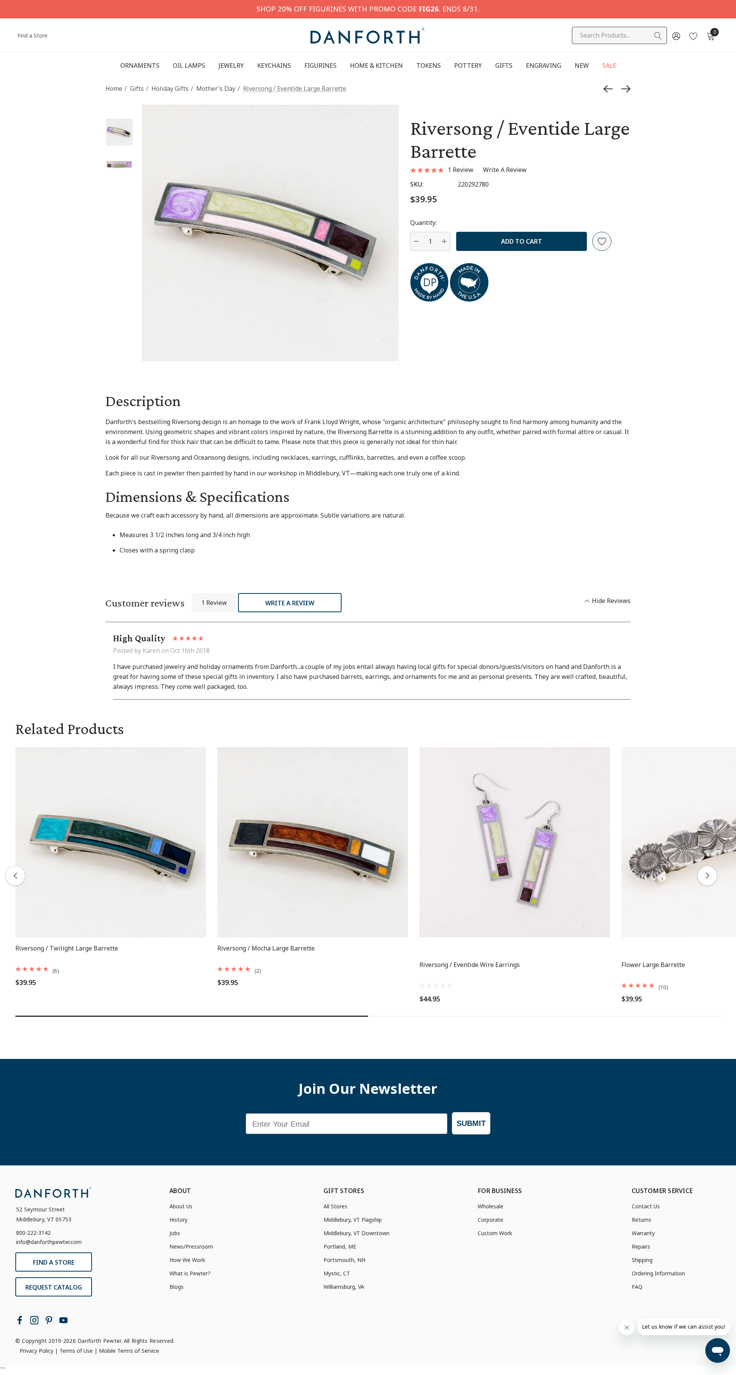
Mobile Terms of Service (129, 1350)
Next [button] (707, 875)
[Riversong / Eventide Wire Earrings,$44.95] (514, 842)
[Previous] (609, 88)
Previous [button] (15, 875)
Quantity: (423, 222)
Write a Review (289, 603)
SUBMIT (471, 1123)
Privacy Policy (36, 1350)
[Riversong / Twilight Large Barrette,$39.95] (110, 842)
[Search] (658, 36)
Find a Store (32, 35)
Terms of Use (76, 1350)
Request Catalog (53, 1287)
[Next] (624, 88)
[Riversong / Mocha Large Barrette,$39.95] (312, 842)
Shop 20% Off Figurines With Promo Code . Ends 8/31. (368, 8)
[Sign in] (675, 35)
